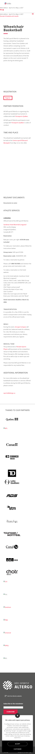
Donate (2, 16)
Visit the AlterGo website (14, 696)
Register (8, 98)
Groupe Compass (20, 327)
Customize (17, 749)
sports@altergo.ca (9, 393)
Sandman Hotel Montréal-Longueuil (14, 225)
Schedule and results (12, 16)
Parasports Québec (21, 116)
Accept (17, 744)
